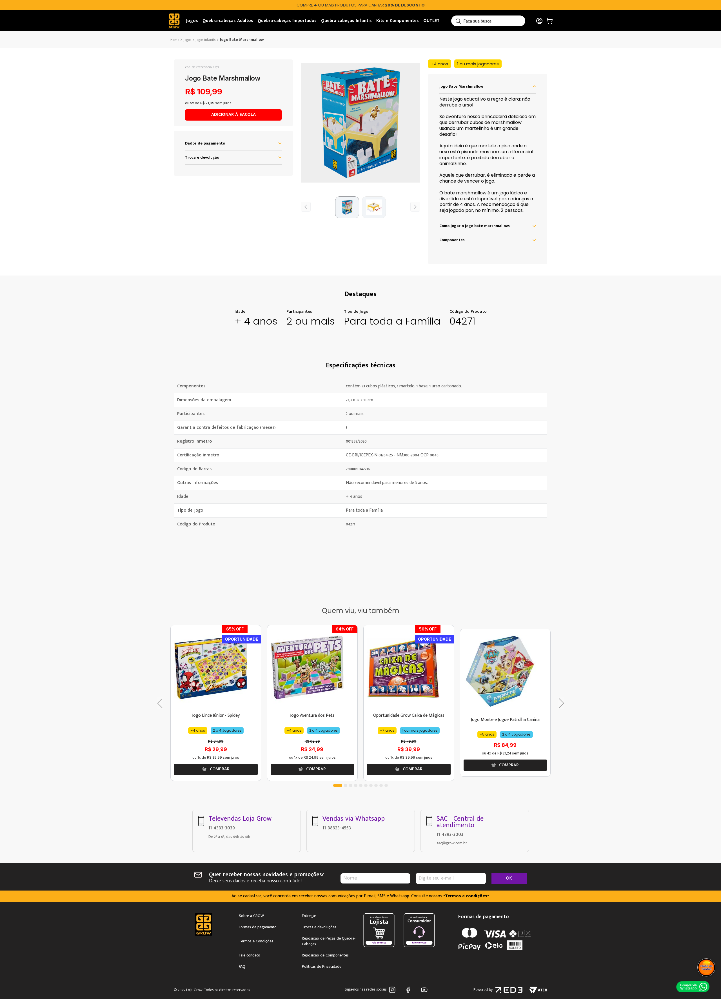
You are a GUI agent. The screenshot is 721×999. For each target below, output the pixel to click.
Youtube (425, 989)
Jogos (192, 21)
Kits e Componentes (397, 21)
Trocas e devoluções (319, 927)
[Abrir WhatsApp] (693, 986)
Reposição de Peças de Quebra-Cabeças (328, 941)
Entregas (309, 916)
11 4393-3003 (450, 834)
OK (509, 878)
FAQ (242, 966)
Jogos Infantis (205, 40)
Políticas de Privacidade (321, 966)
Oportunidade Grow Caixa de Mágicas (408, 715)
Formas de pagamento (258, 927)
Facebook (409, 989)
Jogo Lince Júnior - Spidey (216, 715)
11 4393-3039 (221, 827)
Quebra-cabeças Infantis (346, 21)
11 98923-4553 (336, 827)
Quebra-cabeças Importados (287, 21)
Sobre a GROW (251, 916)
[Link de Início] (175, 40)
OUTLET (431, 21)
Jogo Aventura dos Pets (312, 715)
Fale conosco (249, 955)
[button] (360, 122)
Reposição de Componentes (325, 955)
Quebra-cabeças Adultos (227, 21)
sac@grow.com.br (452, 843)
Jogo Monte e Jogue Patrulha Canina (505, 719)
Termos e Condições (256, 941)
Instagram (393, 989)
